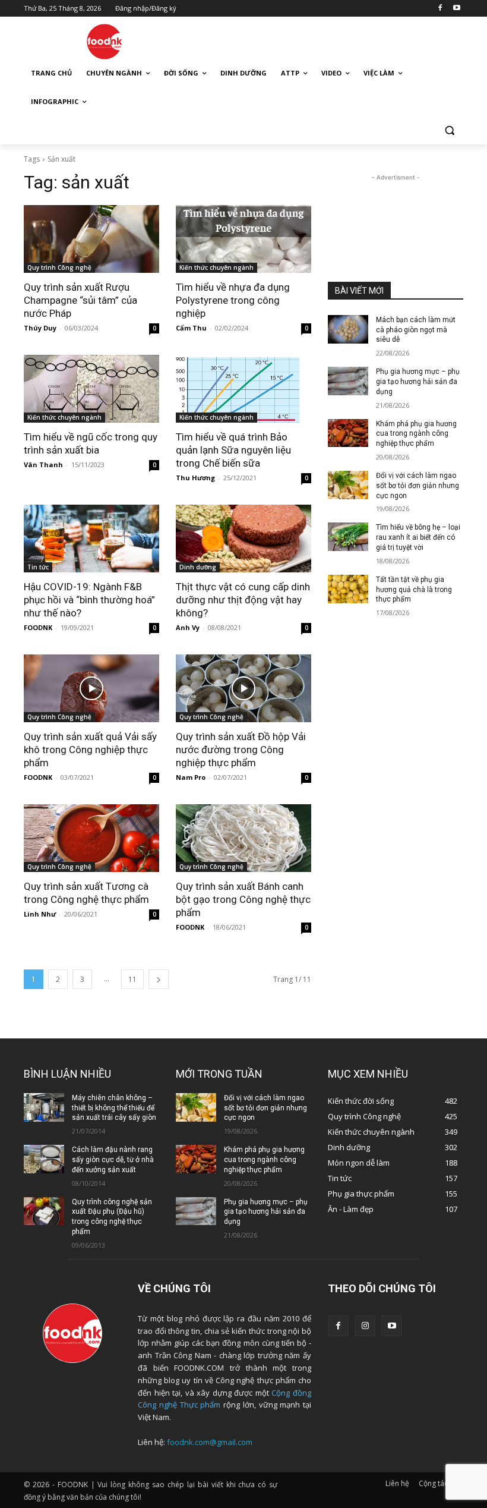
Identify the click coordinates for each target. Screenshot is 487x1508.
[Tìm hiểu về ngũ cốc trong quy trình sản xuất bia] (91, 389)
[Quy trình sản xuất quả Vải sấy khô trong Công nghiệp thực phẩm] (91, 688)
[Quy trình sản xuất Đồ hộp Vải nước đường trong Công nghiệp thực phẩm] (243, 688)
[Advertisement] (324, 40)
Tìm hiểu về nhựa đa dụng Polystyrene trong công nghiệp (233, 300)
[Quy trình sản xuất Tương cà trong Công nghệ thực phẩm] (91, 838)
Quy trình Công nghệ (59, 267)
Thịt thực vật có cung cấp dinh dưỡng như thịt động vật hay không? (243, 600)
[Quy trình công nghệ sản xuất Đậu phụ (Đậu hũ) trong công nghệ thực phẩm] (44, 1211)
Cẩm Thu (191, 327)
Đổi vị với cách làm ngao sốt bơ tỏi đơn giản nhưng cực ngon (417, 485)
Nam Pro (190, 777)
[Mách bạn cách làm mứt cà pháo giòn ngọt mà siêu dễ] (348, 329)
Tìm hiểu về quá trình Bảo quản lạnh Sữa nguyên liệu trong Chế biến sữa (233, 450)
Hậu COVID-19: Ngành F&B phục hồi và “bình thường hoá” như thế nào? (89, 600)
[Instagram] (365, 1325)
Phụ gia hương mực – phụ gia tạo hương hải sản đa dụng (418, 381)
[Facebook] (440, 8)
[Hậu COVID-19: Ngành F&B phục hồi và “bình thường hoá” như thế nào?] (91, 538)
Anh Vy (188, 627)
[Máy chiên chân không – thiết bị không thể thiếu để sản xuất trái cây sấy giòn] (44, 1107)
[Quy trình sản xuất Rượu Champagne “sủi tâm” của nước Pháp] (91, 239)
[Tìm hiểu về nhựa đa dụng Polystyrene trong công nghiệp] (243, 239)
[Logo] (104, 41)
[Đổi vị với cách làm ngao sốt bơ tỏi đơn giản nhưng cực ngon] (348, 485)
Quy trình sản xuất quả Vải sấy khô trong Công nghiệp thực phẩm (90, 750)
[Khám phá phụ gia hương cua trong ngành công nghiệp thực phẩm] (348, 433)
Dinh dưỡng (197, 567)
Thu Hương (195, 477)
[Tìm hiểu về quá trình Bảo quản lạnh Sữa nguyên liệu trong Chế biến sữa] (243, 389)
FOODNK (38, 627)
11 (132, 979)
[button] (449, 130)
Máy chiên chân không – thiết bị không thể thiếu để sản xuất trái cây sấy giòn (114, 1108)
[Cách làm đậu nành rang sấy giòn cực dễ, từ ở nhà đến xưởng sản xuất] (44, 1159)
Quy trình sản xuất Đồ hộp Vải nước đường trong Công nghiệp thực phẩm (241, 750)
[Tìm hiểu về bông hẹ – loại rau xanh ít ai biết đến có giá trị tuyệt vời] (348, 536)
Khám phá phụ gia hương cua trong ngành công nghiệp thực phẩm (416, 434)
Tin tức (38, 567)
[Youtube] (456, 8)
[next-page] (158, 979)
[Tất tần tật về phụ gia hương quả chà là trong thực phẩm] (348, 589)
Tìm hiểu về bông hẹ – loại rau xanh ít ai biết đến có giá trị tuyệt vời (418, 537)
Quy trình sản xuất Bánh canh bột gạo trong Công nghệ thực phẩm (243, 899)
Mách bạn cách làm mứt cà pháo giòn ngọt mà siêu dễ (416, 330)
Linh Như (40, 913)
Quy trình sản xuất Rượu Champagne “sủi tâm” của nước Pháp (80, 300)
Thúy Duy (40, 327)
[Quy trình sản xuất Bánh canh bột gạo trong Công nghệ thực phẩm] (243, 838)
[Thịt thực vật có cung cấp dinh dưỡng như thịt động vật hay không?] (243, 538)
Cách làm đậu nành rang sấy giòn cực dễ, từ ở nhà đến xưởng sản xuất (113, 1159)
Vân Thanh (43, 464)
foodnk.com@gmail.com (209, 1442)
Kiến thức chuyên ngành (216, 267)
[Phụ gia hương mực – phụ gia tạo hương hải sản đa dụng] (348, 381)
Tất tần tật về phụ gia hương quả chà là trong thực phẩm (414, 589)
